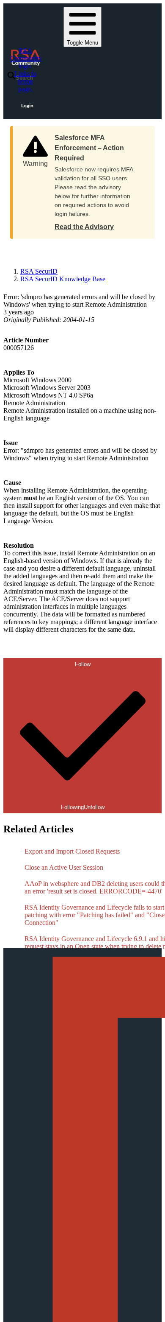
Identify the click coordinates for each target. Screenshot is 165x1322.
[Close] (140, 134)
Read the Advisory (84, 226)
